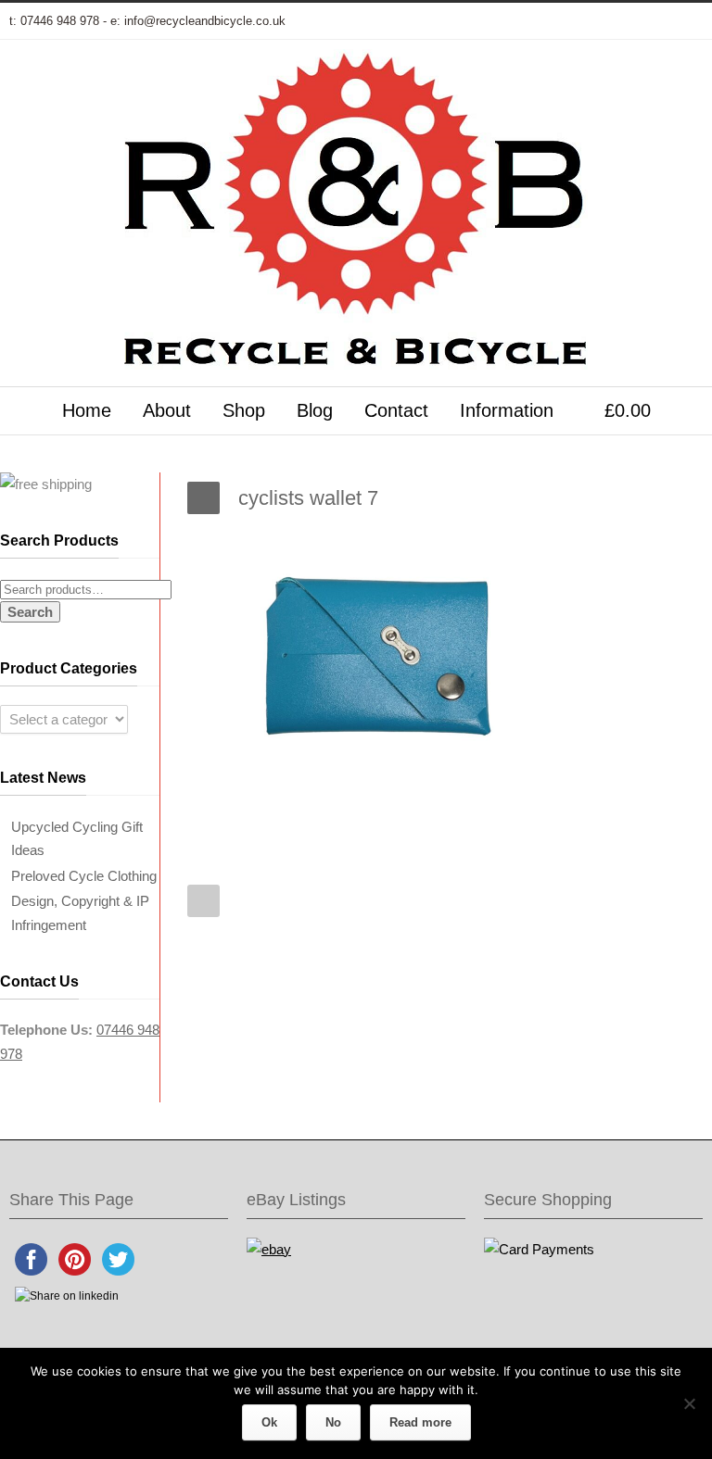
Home (86, 410)
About (167, 410)
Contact (396, 410)
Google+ (572, 21)
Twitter (498, 21)
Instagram (610, 21)
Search (30, 612)
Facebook (535, 21)
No (333, 1422)
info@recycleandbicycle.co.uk (205, 21)
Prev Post (203, 901)
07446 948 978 (59, 21)
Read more (420, 1422)
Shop (243, 410)
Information (506, 410)
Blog (315, 410)
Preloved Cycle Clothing (84, 876)
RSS (684, 21)
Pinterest (647, 21)
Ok (269, 1422)
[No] (689, 1403)
